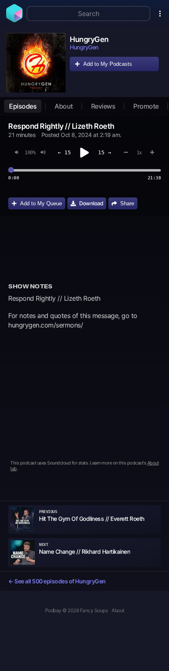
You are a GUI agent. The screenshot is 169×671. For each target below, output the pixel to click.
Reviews (103, 106)
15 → (104, 152)
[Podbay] (14, 20)
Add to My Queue (41, 203)
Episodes (23, 106)
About (64, 106)
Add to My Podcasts (107, 64)
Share (127, 203)
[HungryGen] (36, 63)
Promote (146, 106)
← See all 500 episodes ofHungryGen (57, 581)
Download (91, 203)
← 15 (64, 152)
